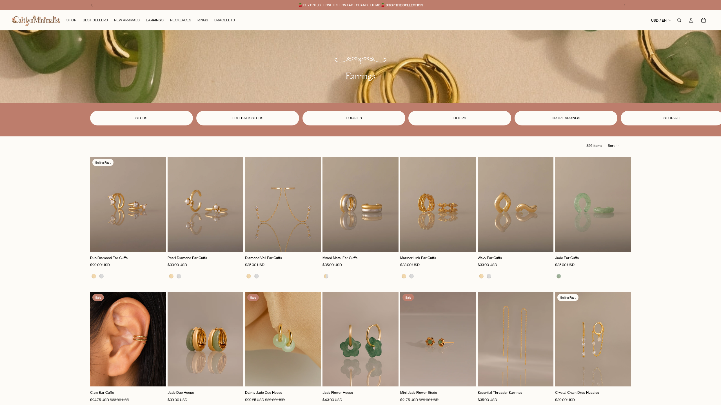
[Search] (679, 20)
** (380, 5)
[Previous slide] (98, 204)
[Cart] (703, 20)
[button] (614, 145)
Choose (239, 242)
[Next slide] (624, 118)
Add (394, 242)
